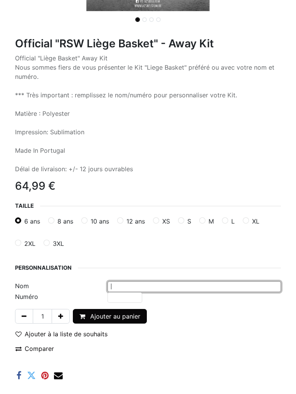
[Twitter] (31, 375)
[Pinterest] (45, 375)
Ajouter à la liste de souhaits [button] (66, 334)
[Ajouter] (61, 316)
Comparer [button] (39, 348)
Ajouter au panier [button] (114, 316)
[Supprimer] (24, 316)
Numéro (26, 297)
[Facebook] (19, 375)
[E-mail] (58, 375)
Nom (22, 286)
